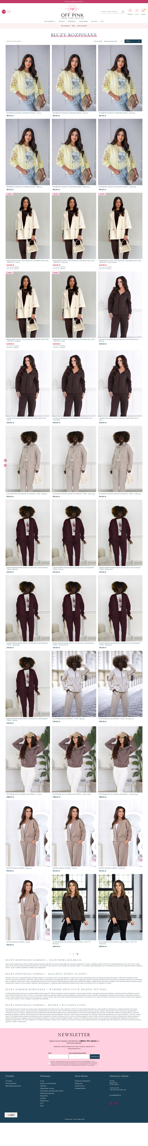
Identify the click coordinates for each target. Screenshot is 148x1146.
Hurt (102, 21)
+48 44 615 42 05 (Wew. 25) (118, 1090)
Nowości (62, 21)
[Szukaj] (123, 12)
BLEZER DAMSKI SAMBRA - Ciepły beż (112, 868)
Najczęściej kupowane (13, 1086)
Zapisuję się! (95, 1056)
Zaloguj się (78, 1083)
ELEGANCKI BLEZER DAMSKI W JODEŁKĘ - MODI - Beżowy (26, 494)
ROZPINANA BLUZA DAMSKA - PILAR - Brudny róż (116, 719)
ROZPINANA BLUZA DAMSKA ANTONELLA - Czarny (24, 794)
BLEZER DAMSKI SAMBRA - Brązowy (19, 868)
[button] (143, 10)
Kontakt (43, 1098)
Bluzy (73, 26)
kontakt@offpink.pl (115, 1095)
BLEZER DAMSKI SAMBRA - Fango (18, 942)
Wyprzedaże (83, 21)
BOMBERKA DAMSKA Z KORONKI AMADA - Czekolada (117, 187)
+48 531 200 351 (114, 1088)
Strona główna (49, 21)
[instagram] (115, 1103)
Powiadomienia (80, 1088)
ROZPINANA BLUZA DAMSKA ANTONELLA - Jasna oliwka (118, 794)
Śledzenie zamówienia (82, 1081)
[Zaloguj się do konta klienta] (136, 10)
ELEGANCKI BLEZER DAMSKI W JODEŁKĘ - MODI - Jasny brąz (74, 494)
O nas (42, 1081)
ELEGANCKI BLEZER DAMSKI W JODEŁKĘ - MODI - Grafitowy (120, 494)
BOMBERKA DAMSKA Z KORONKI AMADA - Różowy (70, 113)
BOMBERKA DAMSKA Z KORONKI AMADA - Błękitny (24, 187)
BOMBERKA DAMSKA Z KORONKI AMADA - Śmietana (117, 113)
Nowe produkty (10, 1083)
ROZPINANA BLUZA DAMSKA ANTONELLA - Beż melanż (72, 794)
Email (49, 1053)
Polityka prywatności (47, 1093)
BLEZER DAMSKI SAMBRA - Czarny (65, 868)
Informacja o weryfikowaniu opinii (51, 1091)
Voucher (94, 21)
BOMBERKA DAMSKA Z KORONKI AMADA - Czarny (23, 113)
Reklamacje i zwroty (47, 1088)
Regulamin (44, 1096)
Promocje (8, 1081)
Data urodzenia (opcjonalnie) (77, 1053)
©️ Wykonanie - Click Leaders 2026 (74, 1119)
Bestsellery (72, 21)
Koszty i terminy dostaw (48, 1083)
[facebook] (111, 1103)
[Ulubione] (130, 10)
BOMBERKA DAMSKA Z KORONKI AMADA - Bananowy (71, 187)
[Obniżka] (28, 226)
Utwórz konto (79, 1086)
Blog (41, 1106)
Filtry (133, 41)
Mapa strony (44, 1101)
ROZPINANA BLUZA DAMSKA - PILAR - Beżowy (69, 719)
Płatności (43, 1086)
